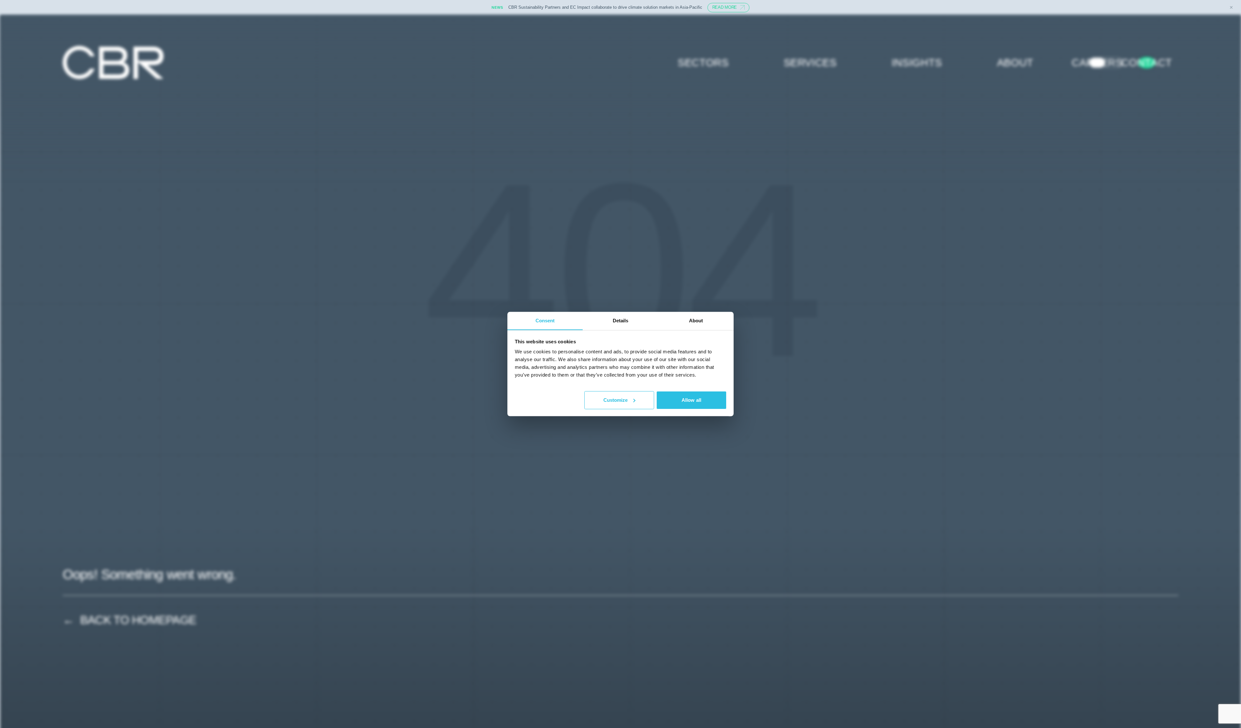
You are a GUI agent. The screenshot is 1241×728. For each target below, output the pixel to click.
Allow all (691, 399)
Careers (1097, 62)
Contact (1146, 62)
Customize (615, 399)
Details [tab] (621, 320)
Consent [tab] (545, 320)
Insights (917, 62)
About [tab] (696, 320)
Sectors (703, 62)
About (1015, 62)
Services (810, 62)
